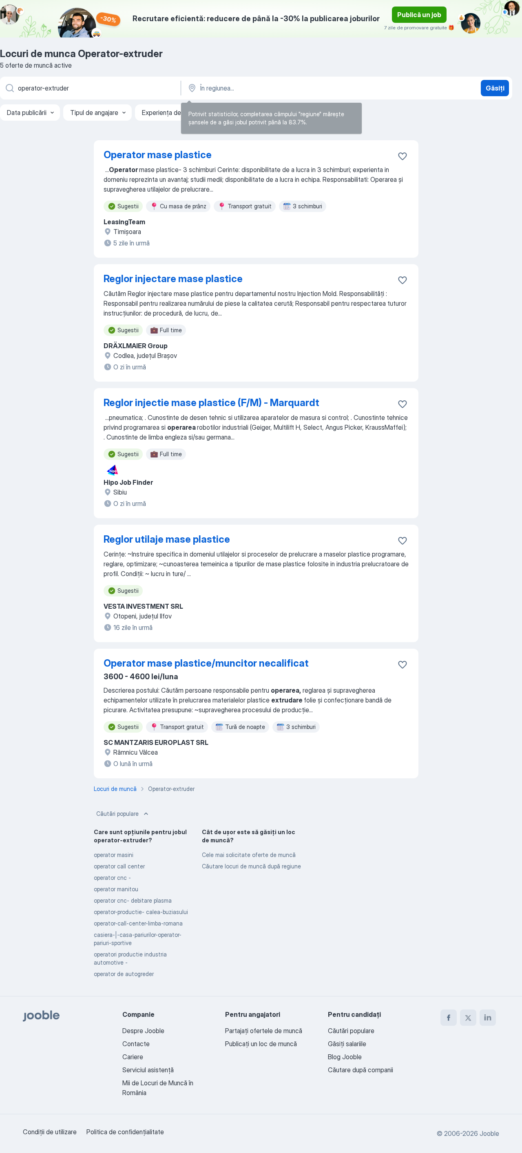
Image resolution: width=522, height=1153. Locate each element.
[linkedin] (488, 1017)
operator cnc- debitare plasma (133, 900)
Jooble (489, 1133)
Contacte (136, 1044)
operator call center (119, 866)
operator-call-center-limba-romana (138, 923)
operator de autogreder (124, 973)
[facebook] (448, 1017)
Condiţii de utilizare (50, 1132)
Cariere (132, 1057)
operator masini (113, 854)
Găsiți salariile (347, 1044)
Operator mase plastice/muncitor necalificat (206, 663)
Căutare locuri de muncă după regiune (251, 866)
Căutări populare (117, 813)
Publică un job (419, 15)
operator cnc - (112, 877)
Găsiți (495, 88)
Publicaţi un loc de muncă (261, 1044)
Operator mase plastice (158, 155)
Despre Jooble (143, 1031)
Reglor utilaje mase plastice (167, 539)
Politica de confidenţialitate (125, 1132)
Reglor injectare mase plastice (173, 279)
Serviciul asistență (148, 1070)
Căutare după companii (360, 1070)
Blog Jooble (345, 1057)
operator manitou (116, 889)
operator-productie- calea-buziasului (141, 911)
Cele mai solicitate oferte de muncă (249, 854)
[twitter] (468, 1017)
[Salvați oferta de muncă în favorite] (402, 156)
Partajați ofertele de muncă (263, 1031)
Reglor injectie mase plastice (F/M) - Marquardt (211, 403)
